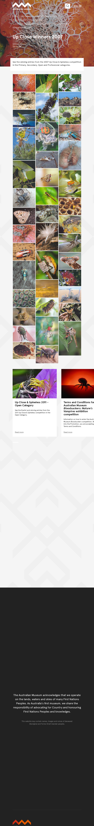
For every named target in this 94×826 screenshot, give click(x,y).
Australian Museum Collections (49, 16)
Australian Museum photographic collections (30, 24)
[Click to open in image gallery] (24, 83)
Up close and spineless (60, 24)
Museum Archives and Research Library (28, 20)
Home (15, 16)
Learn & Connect (27, 16)
